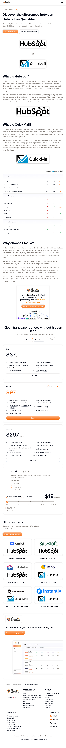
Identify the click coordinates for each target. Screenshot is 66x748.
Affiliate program (28, 705)
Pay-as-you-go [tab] (28, 496)
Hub (24, 693)
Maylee (55, 726)
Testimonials (49, 701)
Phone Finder (11, 730)
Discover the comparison (29, 31)
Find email (26, 707)
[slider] (7, 502)
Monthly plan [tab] (27, 340)
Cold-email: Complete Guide (32, 695)
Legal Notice (49, 699)
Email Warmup (11, 724)
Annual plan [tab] (39, 339)
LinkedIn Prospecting (14, 726)
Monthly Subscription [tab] (14, 496)
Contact (47, 707)
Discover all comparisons (12, 534)
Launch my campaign (13, 633)
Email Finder (11, 720)
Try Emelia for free (10, 31)
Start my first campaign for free (33, 306)
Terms (47, 697)
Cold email (10, 718)
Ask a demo (27, 703)
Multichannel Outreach (14, 728)
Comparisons (49, 705)
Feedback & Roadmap (52, 693)
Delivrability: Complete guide (32, 697)
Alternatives (49, 703)
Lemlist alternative (29, 699)
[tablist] (33, 340)
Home (8, 684)
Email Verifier (11, 722)
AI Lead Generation (13, 716)
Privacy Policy (49, 695)
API (24, 701)
